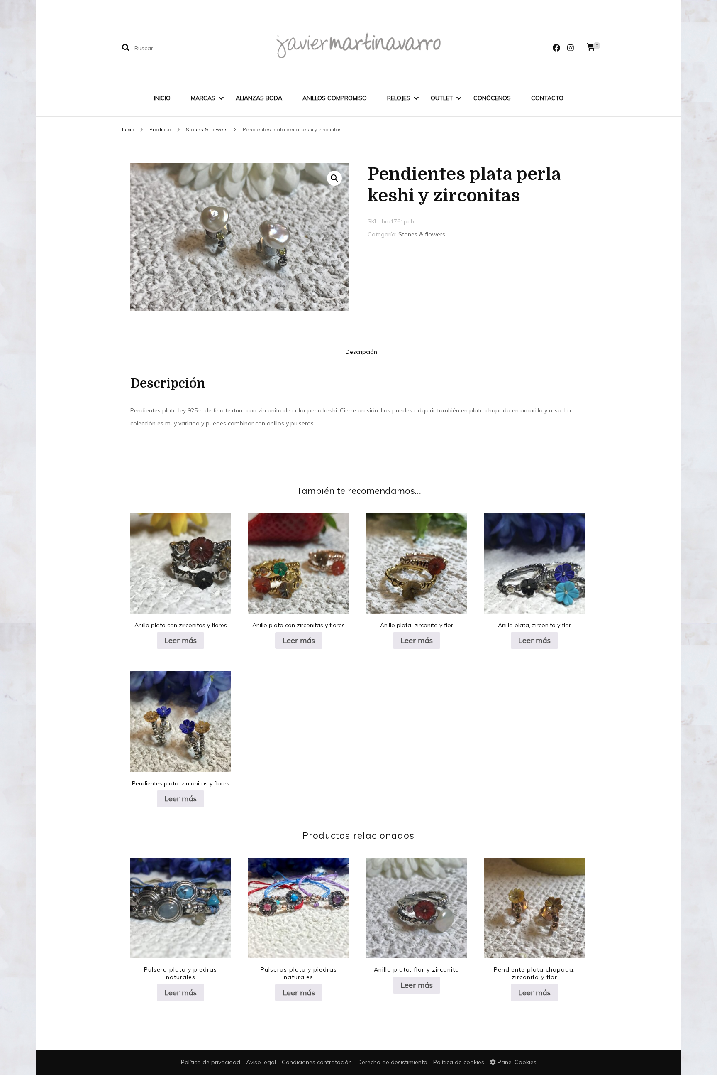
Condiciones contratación (318, 1062)
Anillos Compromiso (334, 98)
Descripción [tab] (361, 352)
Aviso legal (262, 1062)
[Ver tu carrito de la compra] (591, 47)
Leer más (180, 640)
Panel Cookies (516, 1062)
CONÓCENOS (492, 98)
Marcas (203, 98)
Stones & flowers (421, 234)
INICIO (162, 98)
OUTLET (442, 98)
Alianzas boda (259, 98)
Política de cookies (459, 1062)
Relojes (398, 98)
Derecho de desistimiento (393, 1062)
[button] (334, 178)
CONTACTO (547, 98)
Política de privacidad (210, 1062)
